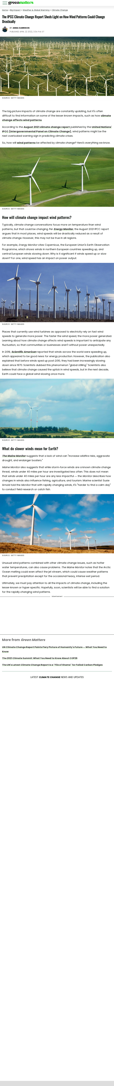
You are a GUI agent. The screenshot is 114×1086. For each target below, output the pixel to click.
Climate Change (60, 10)
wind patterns (26, 142)
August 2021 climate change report (47, 127)
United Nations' (102, 127)
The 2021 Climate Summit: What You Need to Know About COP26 (39, 658)
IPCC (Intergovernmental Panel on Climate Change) (36, 131)
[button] (5, 3)
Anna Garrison (21, 28)
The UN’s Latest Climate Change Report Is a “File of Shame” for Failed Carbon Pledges (52, 664)
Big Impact (15, 10)
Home (5, 10)
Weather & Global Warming (36, 10)
